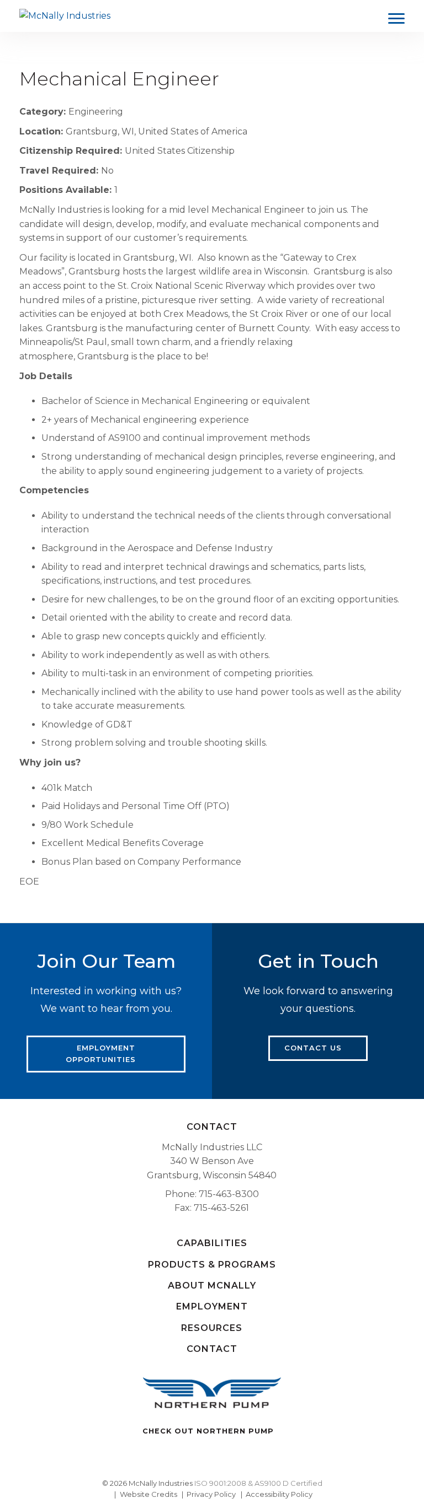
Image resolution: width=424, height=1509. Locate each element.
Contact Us (313, 1047)
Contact (212, 1127)
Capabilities (212, 1243)
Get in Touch (318, 961)
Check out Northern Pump (208, 1431)
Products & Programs (212, 1264)
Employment (212, 1306)
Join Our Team (106, 961)
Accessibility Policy (279, 1494)
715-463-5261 (221, 1208)
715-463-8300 (229, 1194)
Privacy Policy (211, 1494)
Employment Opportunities (101, 1053)
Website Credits (148, 1494)
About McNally (212, 1285)
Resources (211, 1328)
